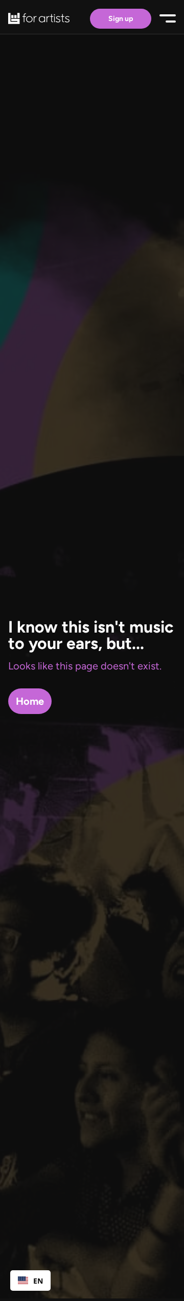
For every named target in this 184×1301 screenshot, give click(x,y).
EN (38, 1281)
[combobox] (30, 1280)
